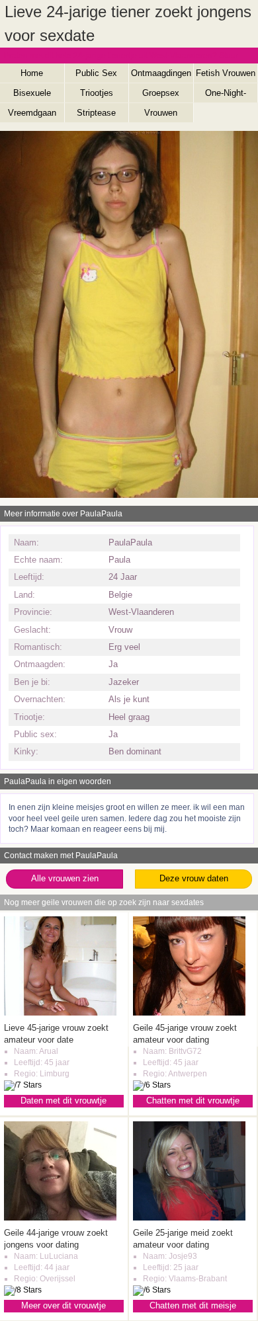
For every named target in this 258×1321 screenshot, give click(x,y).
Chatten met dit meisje (193, 1305)
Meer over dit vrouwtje (63, 1305)
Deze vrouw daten (193, 878)
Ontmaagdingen (161, 73)
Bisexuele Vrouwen (32, 95)
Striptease (96, 113)
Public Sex (96, 73)
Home (32, 73)
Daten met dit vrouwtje (64, 1100)
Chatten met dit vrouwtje (192, 1100)
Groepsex (160, 93)
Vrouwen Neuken (160, 115)
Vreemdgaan (32, 113)
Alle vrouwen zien (65, 878)
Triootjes (96, 93)
